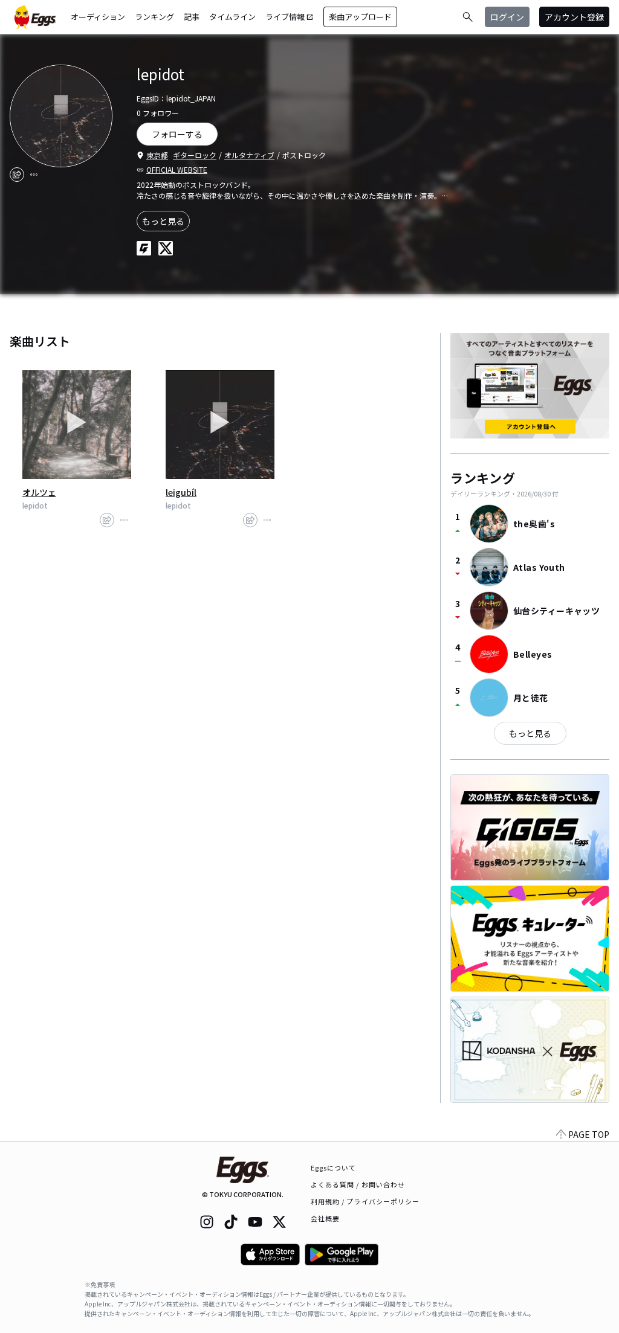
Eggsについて (334, 1167)
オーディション (98, 16)
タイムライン (232, 16)
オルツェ (39, 492)
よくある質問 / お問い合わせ (358, 1184)
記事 (191, 16)
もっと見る (163, 221)
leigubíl (181, 492)
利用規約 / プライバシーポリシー (365, 1201)
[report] (34, 174)
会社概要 (325, 1218)
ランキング (154, 16)
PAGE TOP (588, 1134)
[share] (17, 174)
